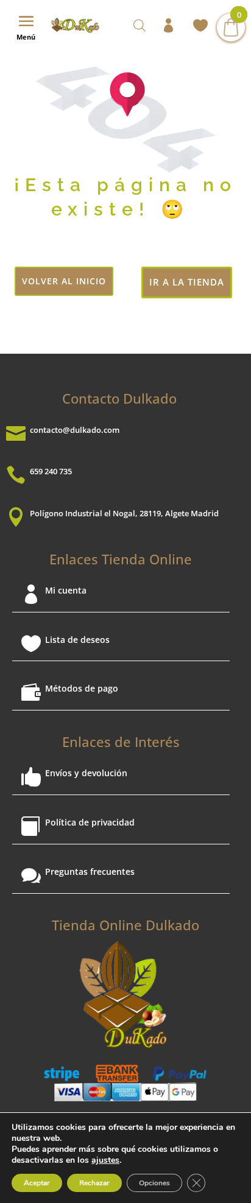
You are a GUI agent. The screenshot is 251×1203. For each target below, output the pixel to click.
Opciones (154, 1183)
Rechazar (94, 1183)
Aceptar (37, 1183)
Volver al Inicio (64, 281)
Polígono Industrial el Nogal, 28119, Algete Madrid (124, 513)
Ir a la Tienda (186, 282)
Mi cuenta (66, 590)
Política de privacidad (90, 822)
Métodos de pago (81, 688)
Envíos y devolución (86, 773)
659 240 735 (51, 471)
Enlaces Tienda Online (120, 559)
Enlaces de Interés (121, 741)
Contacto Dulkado (119, 398)
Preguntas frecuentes (90, 871)
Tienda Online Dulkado (125, 925)
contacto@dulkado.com (74, 429)
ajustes (105, 1160)
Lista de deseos (77, 639)
